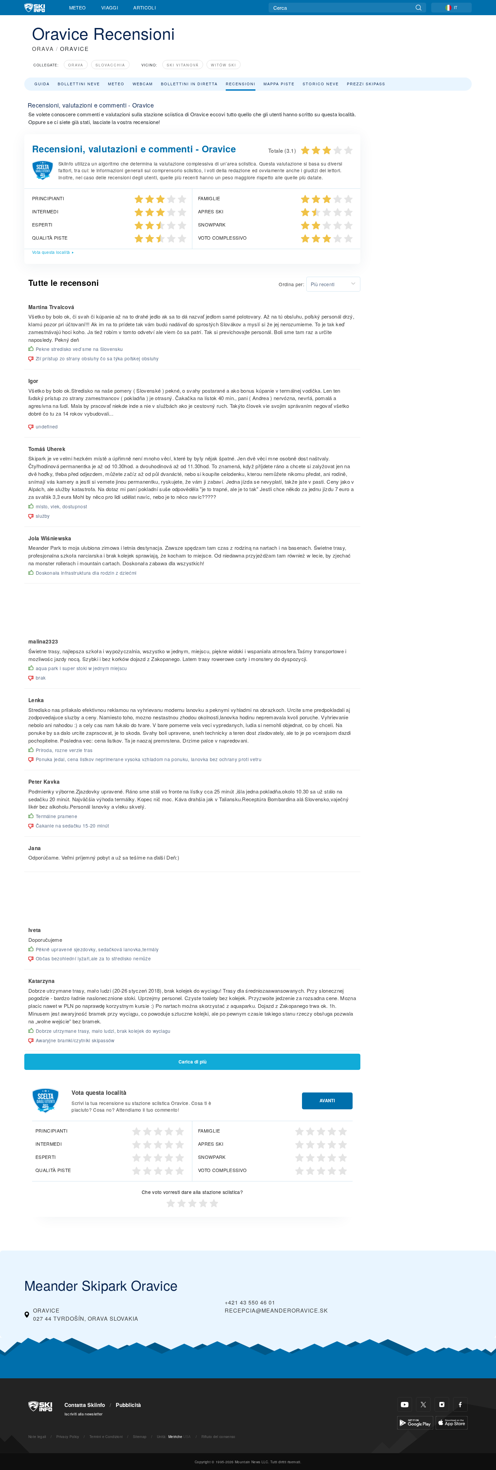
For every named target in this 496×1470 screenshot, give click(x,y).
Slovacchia (110, 64)
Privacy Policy (67, 1436)
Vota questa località (51, 252)
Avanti (327, 1101)
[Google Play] (415, 1422)
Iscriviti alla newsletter (83, 1413)
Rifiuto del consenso (218, 1436)
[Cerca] (418, 7)
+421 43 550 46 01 (250, 1302)
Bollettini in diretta (189, 83)
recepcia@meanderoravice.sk (276, 1310)
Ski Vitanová (183, 64)
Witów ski (223, 64)
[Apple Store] (452, 1422)
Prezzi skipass (366, 83)
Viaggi (109, 7)
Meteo (77, 7)
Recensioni (240, 83)
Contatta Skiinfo (84, 1405)
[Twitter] (423, 1404)
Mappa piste (279, 83)
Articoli (144, 7)
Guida (42, 83)
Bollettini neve (79, 83)
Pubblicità (128, 1405)
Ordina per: (291, 284)
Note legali (37, 1436)
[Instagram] (442, 1404)
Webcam (143, 83)
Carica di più (192, 1061)
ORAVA (43, 49)
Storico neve (321, 83)
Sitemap (139, 1436)
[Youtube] (404, 1404)
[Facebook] (460, 1404)
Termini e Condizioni (105, 1436)
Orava (75, 64)
